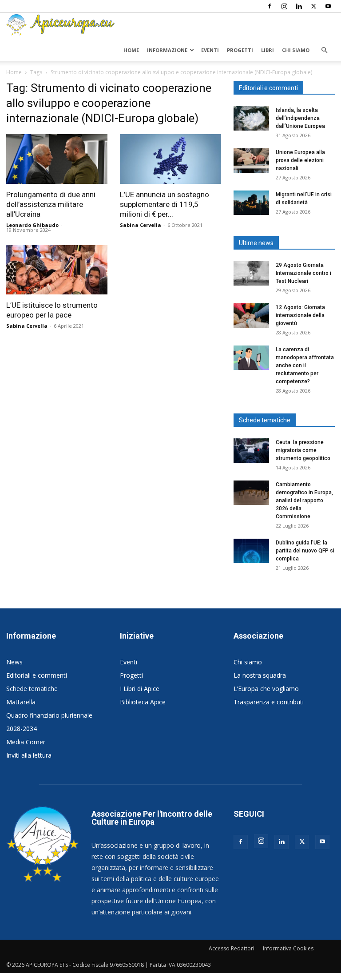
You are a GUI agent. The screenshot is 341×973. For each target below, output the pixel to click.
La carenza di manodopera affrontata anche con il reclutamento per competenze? (305, 365)
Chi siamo (295, 50)
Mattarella (21, 702)
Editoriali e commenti (36, 675)
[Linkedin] (298, 6)
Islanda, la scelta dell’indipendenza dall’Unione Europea (300, 118)
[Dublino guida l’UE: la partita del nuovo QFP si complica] (251, 551)
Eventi (210, 50)
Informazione (167, 50)
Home (131, 50)
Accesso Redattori (231, 948)
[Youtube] (328, 6)
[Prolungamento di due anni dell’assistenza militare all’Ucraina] (56, 159)
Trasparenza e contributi (269, 702)
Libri (267, 50)
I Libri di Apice (139, 688)
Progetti (240, 50)
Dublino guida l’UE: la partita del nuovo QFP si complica (305, 551)
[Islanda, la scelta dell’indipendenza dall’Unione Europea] (251, 118)
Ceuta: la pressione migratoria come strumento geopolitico (304, 450)
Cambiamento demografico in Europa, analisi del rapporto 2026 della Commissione (304, 500)
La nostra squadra (260, 675)
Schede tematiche (32, 688)
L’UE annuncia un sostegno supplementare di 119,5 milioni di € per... (164, 204)
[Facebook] (269, 6)
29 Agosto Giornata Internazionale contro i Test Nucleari (303, 273)
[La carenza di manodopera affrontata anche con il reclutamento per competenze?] (251, 358)
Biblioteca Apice (143, 702)
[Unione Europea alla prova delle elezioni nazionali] (251, 160)
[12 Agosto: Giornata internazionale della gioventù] (251, 315)
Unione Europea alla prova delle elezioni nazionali (300, 160)
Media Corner (25, 742)
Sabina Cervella (140, 225)
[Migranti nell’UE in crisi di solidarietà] (251, 203)
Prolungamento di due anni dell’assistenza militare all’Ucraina (50, 204)
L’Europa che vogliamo (266, 688)
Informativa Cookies (288, 948)
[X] (313, 6)
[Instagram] (284, 6)
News (14, 662)
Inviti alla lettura (29, 755)
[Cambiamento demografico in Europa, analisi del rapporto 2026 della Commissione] (251, 493)
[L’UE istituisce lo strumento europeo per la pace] (56, 270)
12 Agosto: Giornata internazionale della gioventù (300, 315)
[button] (324, 50)
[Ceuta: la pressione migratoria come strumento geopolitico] (251, 450)
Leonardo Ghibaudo (32, 225)
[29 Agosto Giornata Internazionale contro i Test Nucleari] (251, 273)
